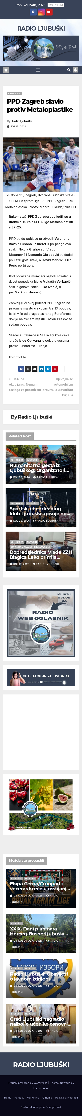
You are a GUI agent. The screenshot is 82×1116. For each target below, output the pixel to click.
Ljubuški (32, 460)
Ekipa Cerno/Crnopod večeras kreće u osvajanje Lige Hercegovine (39, 888)
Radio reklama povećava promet (41, 1107)
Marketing (33, 1097)
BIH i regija (14, 93)
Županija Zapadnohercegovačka (30, 547)
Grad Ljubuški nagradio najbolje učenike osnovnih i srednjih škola (40, 1024)
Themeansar (41, 1088)
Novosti (32, 542)
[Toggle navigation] (38, 70)
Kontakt (19, 1097)
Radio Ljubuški (21, 121)
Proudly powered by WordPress (28, 1082)
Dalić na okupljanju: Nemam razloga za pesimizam (25, 384)
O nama (47, 1097)
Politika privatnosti (66, 1097)
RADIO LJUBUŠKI (41, 28)
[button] (68, 70)
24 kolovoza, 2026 (29, 895)
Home (7, 1097)
